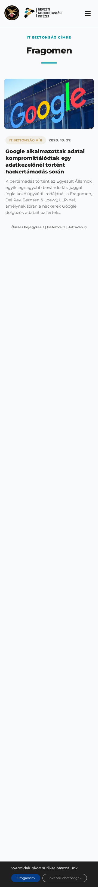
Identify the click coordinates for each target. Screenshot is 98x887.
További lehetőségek (64, 878)
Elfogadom (26, 878)
